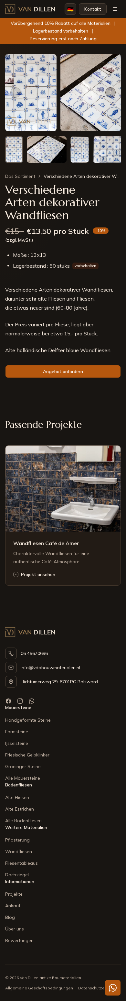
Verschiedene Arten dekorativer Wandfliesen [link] (82, 176)
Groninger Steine (23, 766)
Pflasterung (17, 840)
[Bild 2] (47, 149)
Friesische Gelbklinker (27, 755)
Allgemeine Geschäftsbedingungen (39, 988)
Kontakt (92, 9)
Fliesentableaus (21, 863)
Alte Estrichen (19, 809)
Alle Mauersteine (22, 778)
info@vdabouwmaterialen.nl (50, 667)
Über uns (14, 929)
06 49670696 (34, 653)
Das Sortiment (20, 176)
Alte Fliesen (17, 797)
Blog (10, 917)
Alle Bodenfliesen (23, 820)
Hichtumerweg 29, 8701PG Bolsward (59, 682)
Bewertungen (19, 940)
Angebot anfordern (63, 371)
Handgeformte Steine (28, 720)
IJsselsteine (16, 743)
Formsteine (16, 732)
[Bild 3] (79, 149)
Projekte (14, 894)
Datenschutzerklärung (99, 988)
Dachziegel (17, 875)
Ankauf (12, 906)
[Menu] (115, 9)
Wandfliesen (18, 851)
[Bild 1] (14, 149)
